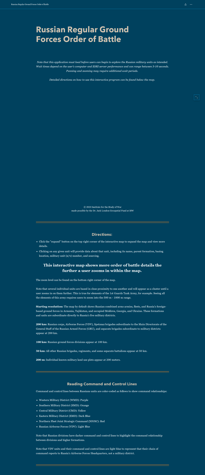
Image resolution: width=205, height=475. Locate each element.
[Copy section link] (33, 235)
